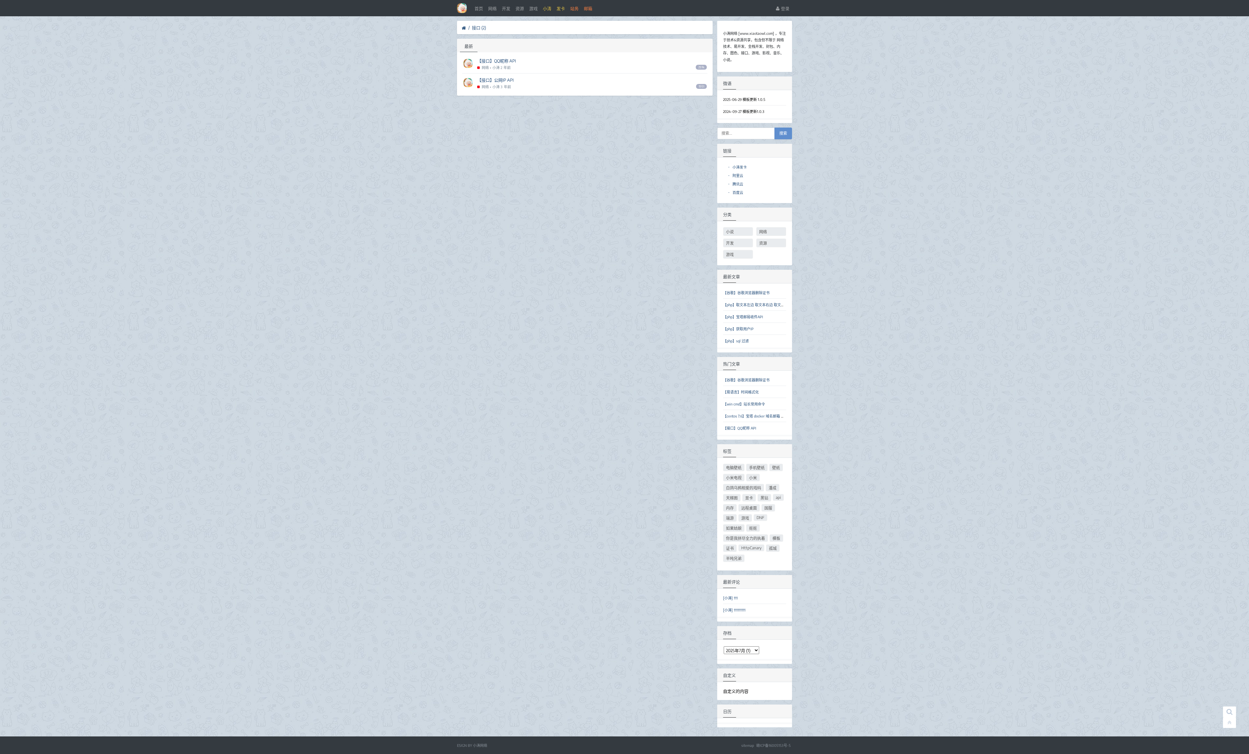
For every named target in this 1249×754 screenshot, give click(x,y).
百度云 (735, 192)
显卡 (749, 498)
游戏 (533, 8)
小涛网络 (480, 745)
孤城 (773, 548)
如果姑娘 (734, 528)
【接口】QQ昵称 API (496, 60)
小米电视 (734, 477)
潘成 (772, 488)
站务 (574, 8)
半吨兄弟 (734, 558)
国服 (768, 508)
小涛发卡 (737, 167)
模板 (776, 538)
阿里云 (735, 175)
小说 (730, 231)
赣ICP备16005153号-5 (773, 745)
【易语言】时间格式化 (741, 392)
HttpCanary (751, 547)
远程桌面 (749, 508)
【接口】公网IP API (495, 80)
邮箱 (588, 8)
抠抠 (753, 528)
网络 (492, 8)
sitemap (747, 745)
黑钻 (764, 498)
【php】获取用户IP (738, 329)
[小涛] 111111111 (734, 610)
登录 (784, 8)
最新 (468, 46)
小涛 (547, 8)
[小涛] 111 (730, 598)
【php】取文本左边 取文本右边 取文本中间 (757, 305)
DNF (760, 517)
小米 (753, 477)
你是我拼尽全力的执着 (745, 538)
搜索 (783, 133)
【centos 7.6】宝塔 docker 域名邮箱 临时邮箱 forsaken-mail (771, 416)
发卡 (561, 8)
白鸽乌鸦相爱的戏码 (743, 488)
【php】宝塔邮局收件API (743, 317)
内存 (730, 508)
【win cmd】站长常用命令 (744, 404)
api (778, 497)
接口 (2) (479, 27)
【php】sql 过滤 (736, 341)
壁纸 (776, 467)
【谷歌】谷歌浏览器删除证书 (746, 293)
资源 (520, 8)
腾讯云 (735, 184)
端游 (730, 518)
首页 (479, 8)
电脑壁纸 (734, 467)
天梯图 (732, 498)
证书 (730, 548)
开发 (506, 8)
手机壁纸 (757, 467)
